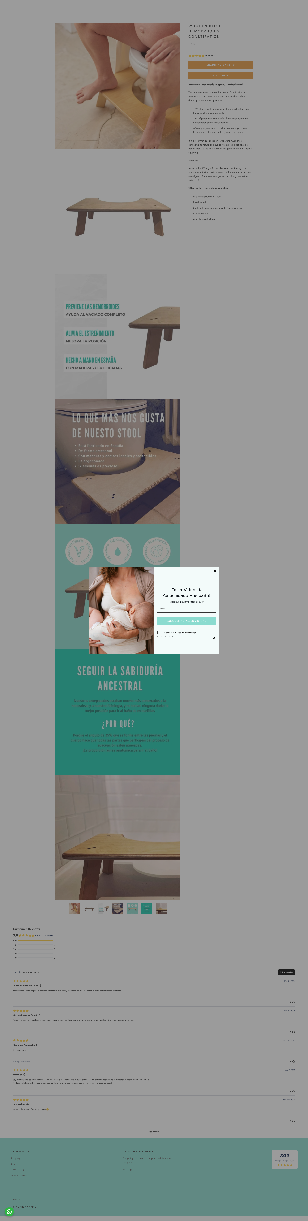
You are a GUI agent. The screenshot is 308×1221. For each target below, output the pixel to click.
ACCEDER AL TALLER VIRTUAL (186, 621)
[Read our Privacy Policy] (214, 638)
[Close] (215, 571)
